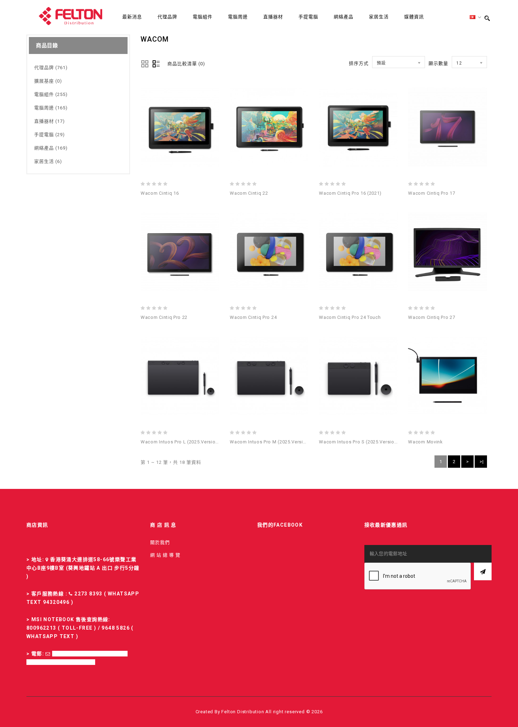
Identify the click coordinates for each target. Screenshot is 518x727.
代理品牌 (167, 16)
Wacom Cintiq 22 (249, 193)
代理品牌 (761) (51, 67)
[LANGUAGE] (476, 17)
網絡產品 (343, 16)
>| (482, 461)
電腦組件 (202, 16)
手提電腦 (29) (49, 134)
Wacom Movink (425, 441)
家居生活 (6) (48, 161)
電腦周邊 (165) (51, 107)
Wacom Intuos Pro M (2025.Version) (270, 441)
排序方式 (359, 63)
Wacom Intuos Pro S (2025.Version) (359, 441)
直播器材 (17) (49, 121)
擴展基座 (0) (48, 81)
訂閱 (483, 571)
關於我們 (160, 542)
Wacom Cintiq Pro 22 (164, 317)
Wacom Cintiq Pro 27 (431, 317)
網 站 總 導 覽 (165, 555)
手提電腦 (308, 16)
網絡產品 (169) (51, 148)
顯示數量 (438, 63)
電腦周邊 (238, 16)
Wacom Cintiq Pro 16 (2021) (350, 193)
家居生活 (379, 16)
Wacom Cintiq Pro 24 (253, 317)
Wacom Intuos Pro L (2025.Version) (180, 441)
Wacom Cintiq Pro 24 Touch (350, 317)
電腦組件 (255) (51, 94)
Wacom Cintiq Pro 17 (431, 193)
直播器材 (273, 16)
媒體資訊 (414, 16)
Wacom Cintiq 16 (160, 193)
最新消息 (132, 16)
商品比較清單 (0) (186, 63)
